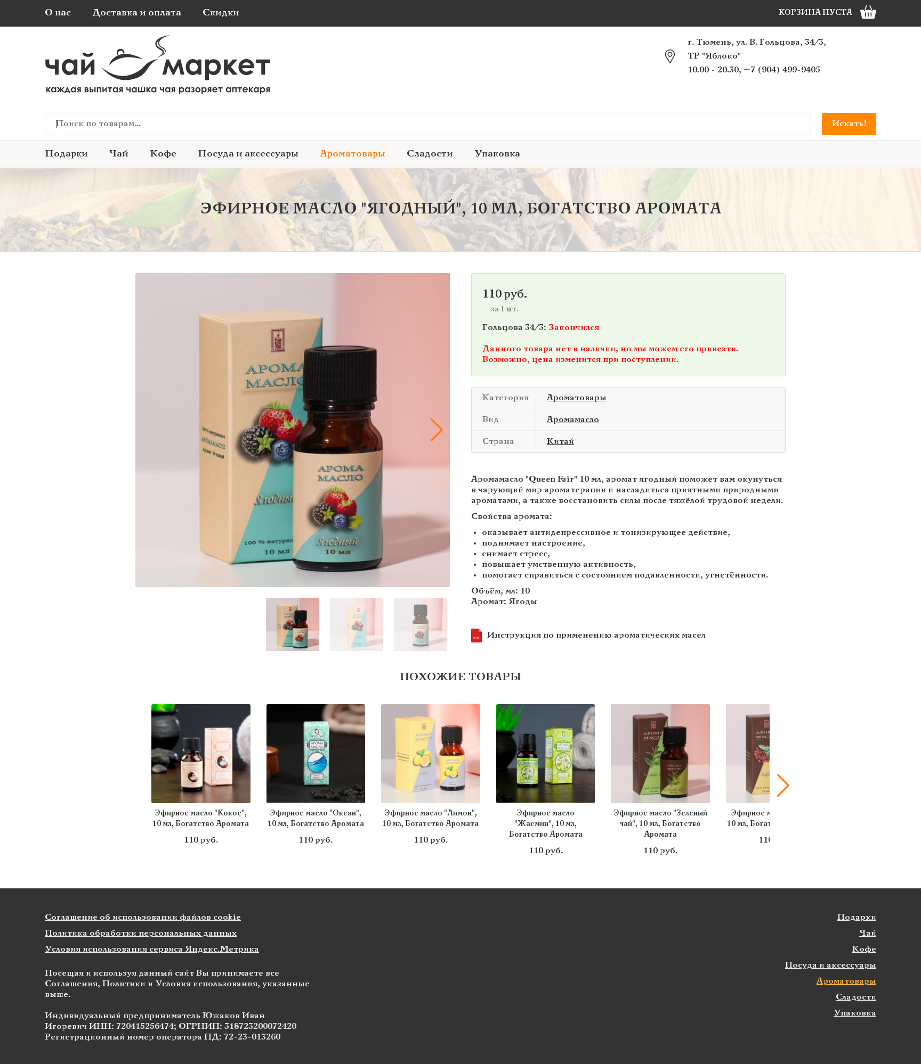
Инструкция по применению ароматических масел (589, 635)
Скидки (221, 13)
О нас (58, 13)
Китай (560, 442)
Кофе (163, 154)
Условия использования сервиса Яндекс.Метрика (152, 949)
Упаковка (497, 154)
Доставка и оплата (136, 13)
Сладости (430, 154)
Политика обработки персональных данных (141, 933)
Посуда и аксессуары (248, 154)
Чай (118, 154)
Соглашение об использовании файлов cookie (143, 917)
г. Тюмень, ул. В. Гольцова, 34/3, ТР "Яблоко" (757, 49)
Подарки (66, 154)
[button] (148, 430)
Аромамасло (573, 420)
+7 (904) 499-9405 (782, 70)
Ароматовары (352, 154)
